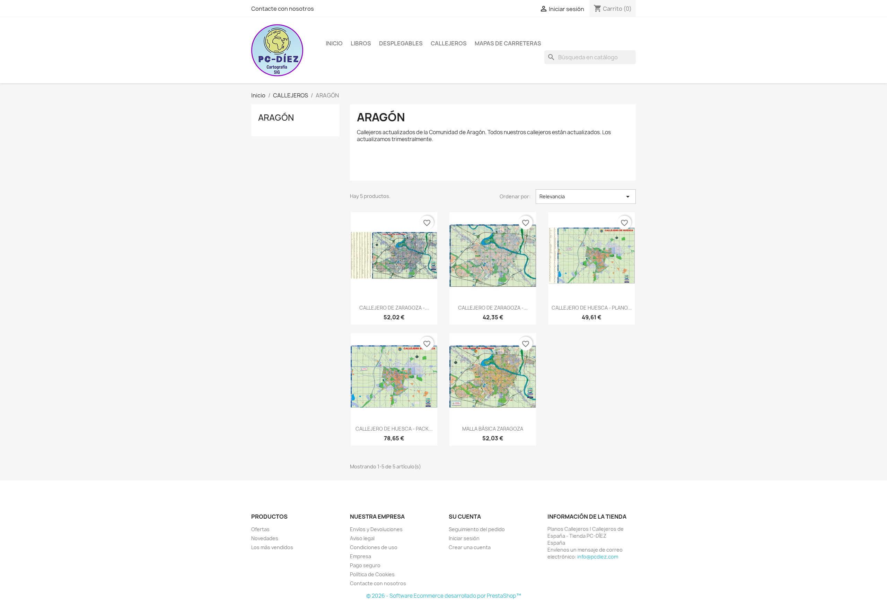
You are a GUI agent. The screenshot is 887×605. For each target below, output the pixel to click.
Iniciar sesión (464, 538)
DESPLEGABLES (401, 43)
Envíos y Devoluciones (376, 529)
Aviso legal (362, 538)
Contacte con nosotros (282, 8)
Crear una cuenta (470, 547)
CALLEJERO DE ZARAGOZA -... (394, 307)
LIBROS (361, 43)
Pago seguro (365, 565)
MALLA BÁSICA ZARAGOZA (492, 428)
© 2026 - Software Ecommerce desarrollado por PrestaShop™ (443, 595)
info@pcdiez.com (597, 556)
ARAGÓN (276, 117)
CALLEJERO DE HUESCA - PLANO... (592, 307)
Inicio (334, 43)
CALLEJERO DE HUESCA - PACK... (394, 428)
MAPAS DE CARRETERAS (508, 43)
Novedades (264, 538)
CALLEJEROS (449, 43)
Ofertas (260, 529)
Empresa (360, 556)
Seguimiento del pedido (477, 529)
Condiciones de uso (373, 547)
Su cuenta (465, 516)
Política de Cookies (372, 574)
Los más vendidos (272, 547)
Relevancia (585, 196)
